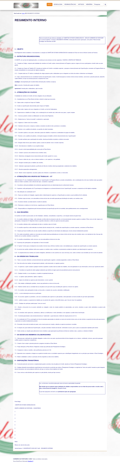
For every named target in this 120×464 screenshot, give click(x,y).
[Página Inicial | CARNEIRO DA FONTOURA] (26, 5)
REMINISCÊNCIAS (70, 4)
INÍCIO (50, 4)
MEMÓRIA (89, 4)
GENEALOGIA (58, 4)
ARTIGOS (81, 4)
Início (23, 13)
